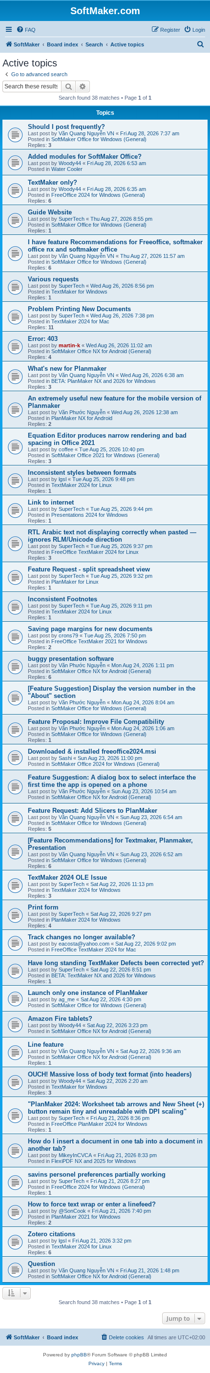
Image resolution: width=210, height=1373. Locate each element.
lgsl (62, 479)
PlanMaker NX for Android (81, 418)
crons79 (68, 635)
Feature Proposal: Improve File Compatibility (96, 721)
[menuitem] (26, 30)
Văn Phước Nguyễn (82, 412)
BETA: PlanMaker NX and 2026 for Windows (103, 381)
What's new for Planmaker (67, 368)
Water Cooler (67, 169)
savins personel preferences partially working (97, 1174)
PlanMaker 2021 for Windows (86, 1217)
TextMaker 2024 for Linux (81, 485)
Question (41, 1263)
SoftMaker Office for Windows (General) (99, 139)
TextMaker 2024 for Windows (86, 890)
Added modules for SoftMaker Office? (85, 156)
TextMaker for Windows (79, 292)
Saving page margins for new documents (90, 629)
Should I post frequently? (66, 126)
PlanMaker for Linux (75, 582)
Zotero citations (51, 1234)
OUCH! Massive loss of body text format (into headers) (109, 1074)
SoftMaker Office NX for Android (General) (101, 351)
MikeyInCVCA (75, 1155)
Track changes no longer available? (81, 937)
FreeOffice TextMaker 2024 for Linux (95, 552)
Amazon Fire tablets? (60, 1018)
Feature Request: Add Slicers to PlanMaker (92, 810)
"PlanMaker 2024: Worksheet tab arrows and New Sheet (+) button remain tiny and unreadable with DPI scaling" (116, 1107)
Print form (43, 907)
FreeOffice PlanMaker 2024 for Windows (99, 1124)
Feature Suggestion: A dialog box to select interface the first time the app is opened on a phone (112, 781)
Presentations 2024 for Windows (89, 515)
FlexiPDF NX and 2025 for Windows (93, 1161)
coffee (66, 449)
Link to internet (51, 502)
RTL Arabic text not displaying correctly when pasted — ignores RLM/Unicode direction (112, 535)
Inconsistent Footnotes (62, 599)
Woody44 (70, 163)
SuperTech (71, 219)
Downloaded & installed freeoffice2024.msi (92, 751)
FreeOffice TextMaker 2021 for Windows (99, 641)
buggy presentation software (71, 658)
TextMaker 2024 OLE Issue (67, 877)
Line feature (45, 1044)
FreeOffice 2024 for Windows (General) (98, 195)
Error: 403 (43, 338)
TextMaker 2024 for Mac (80, 321)
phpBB (79, 1354)
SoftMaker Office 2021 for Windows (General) (105, 455)
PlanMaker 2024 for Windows (86, 920)
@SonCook (72, 1211)
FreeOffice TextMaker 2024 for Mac (93, 949)
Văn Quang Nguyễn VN (86, 133)
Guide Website (50, 212)
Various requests (53, 279)
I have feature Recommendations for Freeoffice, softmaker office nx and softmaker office (115, 245)
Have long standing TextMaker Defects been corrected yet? (116, 963)
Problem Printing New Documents (79, 309)
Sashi (65, 758)
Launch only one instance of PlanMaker (87, 992)
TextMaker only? (52, 182)
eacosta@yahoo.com (84, 944)
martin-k (69, 345)
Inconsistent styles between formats (82, 472)
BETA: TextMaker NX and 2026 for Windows (103, 975)
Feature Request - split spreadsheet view (89, 569)
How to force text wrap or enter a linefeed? (92, 1204)
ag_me (67, 999)
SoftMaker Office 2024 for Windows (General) (105, 764)
